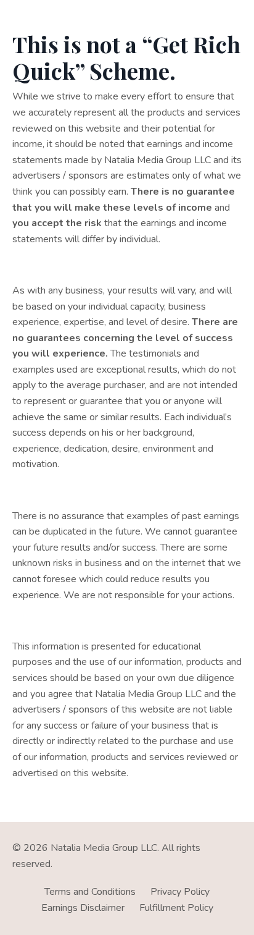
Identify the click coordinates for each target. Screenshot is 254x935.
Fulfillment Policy (176, 908)
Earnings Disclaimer (83, 908)
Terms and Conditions (90, 892)
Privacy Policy (180, 892)
